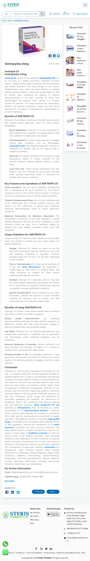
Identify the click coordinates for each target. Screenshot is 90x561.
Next (52, 491)
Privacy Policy (49, 553)
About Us (10, 553)
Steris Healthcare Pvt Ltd (46, 405)
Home (4, 21)
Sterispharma (24, 407)
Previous (39, 491)
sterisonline (50, 447)
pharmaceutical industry (36, 410)
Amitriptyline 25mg (21, 21)
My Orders (34, 516)
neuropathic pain (17, 146)
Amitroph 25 (10, 78)
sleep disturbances (31, 267)
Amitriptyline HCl (47, 78)
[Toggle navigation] (85, 5)
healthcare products (37, 433)
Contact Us (20, 553)
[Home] (10, 5)
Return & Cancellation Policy (68, 553)
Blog (10, 21)
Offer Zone (34, 520)
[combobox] (7, 13)
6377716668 (83, 528)
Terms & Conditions (34, 553)
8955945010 (72, 528)
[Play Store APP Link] (53, 514)
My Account (35, 512)
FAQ (83, 553)
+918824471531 (73, 533)
